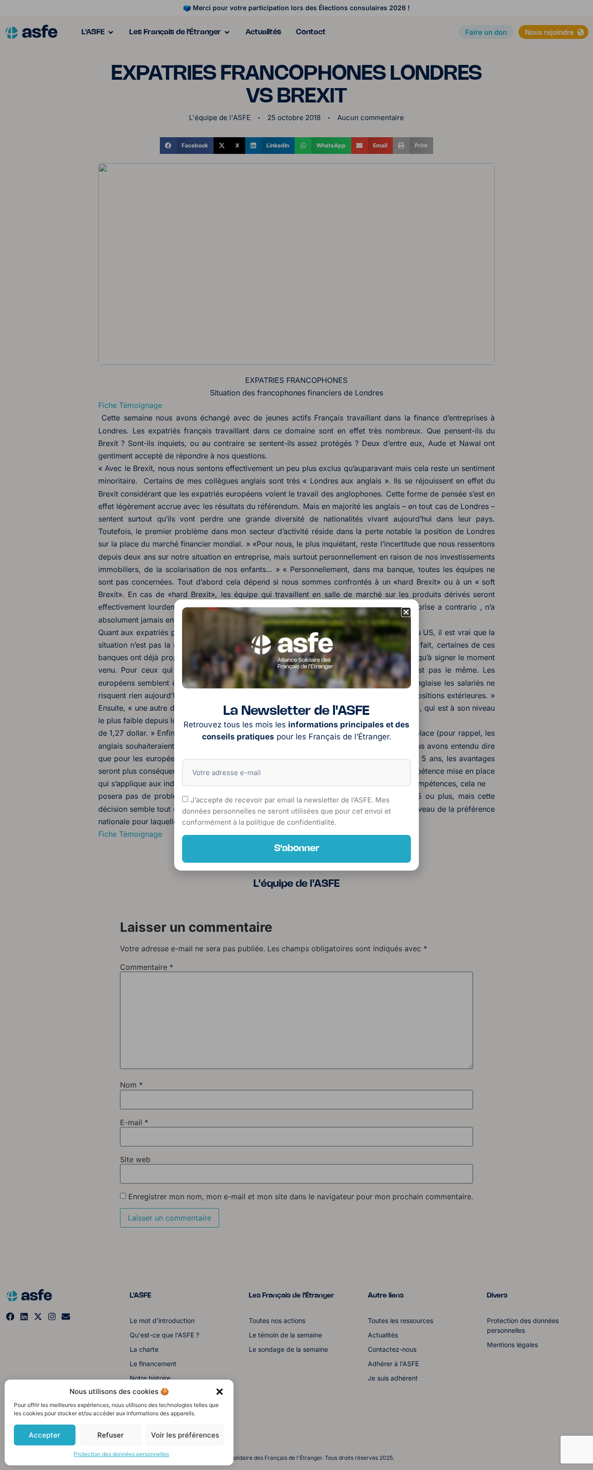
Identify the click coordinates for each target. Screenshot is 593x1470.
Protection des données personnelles (121, 1454)
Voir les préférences (185, 1435)
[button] (219, 1391)
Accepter (44, 1435)
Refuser (110, 1435)
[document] (296, 735)
